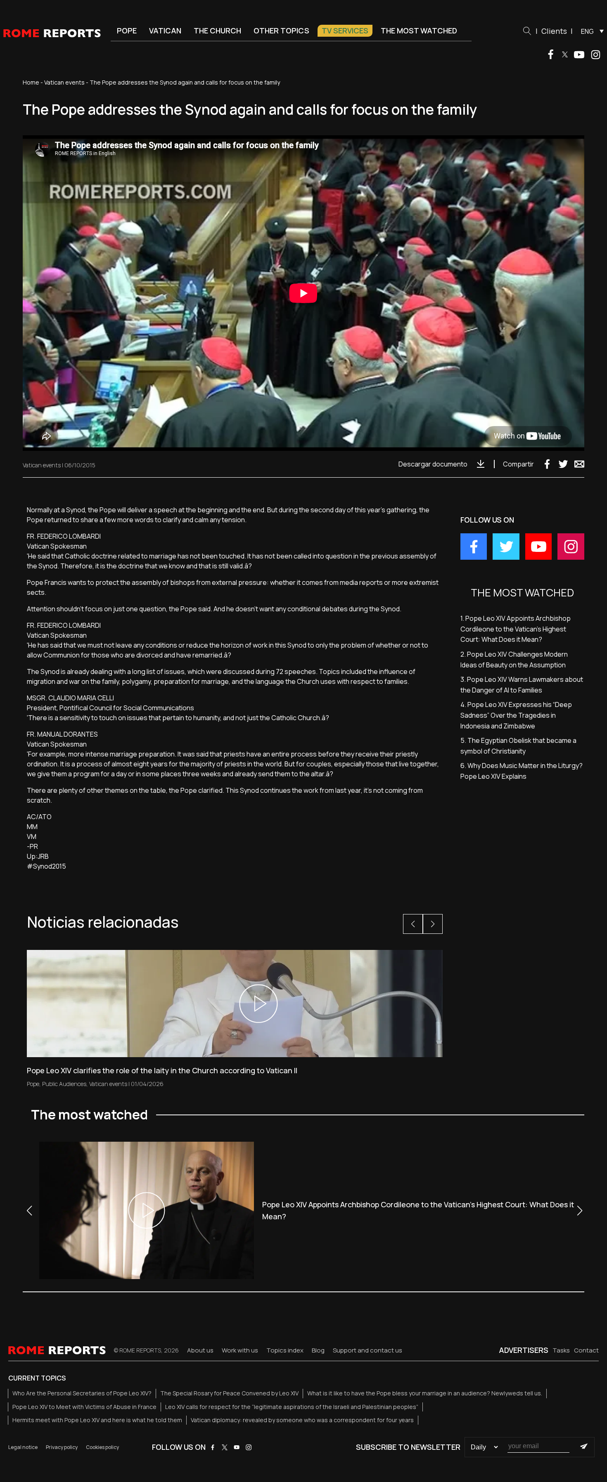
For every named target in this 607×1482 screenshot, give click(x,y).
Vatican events (64, 82)
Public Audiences (64, 1084)
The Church (217, 30)
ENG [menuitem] (587, 31)
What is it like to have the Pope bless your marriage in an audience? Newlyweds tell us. (424, 1393)
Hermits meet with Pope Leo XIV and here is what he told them (97, 1420)
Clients (554, 31)
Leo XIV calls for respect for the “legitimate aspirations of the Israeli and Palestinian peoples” (291, 1407)
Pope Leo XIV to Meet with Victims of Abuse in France (84, 1407)
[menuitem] (590, 31)
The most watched (419, 30)
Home (31, 82)
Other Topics (281, 30)
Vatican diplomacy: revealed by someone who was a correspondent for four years (302, 1420)
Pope (127, 30)
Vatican (165, 30)
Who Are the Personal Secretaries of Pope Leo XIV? (82, 1393)
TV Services (345, 30)
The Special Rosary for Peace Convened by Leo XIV (229, 1393)
